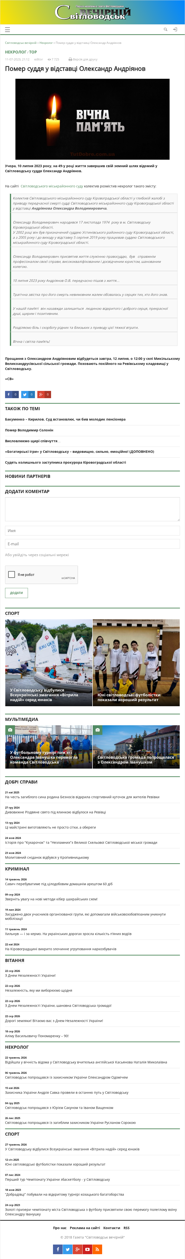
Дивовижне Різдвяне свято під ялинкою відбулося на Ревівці (55, 812)
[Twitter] (68, 1249)
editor (38, 59)
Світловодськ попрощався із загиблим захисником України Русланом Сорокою (70, 1122)
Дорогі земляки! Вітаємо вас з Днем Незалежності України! (54, 1020)
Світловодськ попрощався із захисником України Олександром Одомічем (66, 1077)
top (33, 52)
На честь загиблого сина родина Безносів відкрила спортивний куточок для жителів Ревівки (82, 797)
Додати (16, 593)
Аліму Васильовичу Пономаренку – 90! (37, 1036)
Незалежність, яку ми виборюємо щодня (38, 990)
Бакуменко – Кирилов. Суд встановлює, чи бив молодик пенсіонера (65, 419)
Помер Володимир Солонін (29, 430)
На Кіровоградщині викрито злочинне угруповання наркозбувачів (60, 949)
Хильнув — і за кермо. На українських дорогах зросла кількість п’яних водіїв (68, 933)
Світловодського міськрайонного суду (52, 186)
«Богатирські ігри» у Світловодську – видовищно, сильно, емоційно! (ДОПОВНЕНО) (79, 451)
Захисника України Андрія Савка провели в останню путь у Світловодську (66, 1092)
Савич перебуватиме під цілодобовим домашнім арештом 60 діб (58, 884)
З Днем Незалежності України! (30, 975)
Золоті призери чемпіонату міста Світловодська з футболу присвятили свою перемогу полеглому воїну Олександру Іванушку (91, 1211)
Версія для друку (85, 59)
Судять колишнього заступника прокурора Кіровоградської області (65, 462)
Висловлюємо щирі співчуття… (33, 441)
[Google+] (77, 1249)
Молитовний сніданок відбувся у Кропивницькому (47, 857)
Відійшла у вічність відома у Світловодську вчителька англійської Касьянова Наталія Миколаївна (86, 1062)
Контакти (111, 1228)
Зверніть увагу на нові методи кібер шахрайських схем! (51, 899)
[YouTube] (87, 1249)
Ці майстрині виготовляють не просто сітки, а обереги (50, 827)
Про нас (59, 1228)
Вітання (14, 960)
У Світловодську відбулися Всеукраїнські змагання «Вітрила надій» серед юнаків (72, 1149)
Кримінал (17, 869)
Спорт (12, 613)
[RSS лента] (97, 1249)
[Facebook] (58, 1249)
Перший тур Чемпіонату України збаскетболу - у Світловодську (57, 1179)
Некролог (15, 52)
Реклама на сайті (85, 1228)
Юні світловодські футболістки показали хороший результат (55, 1164)
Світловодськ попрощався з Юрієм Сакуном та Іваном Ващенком (59, 1107)
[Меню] (7, 29)
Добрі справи (21, 782)
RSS (127, 1228)
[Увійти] (175, 29)
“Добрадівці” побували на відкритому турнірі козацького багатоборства (64, 1194)
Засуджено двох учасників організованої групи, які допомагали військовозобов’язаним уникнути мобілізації (85, 916)
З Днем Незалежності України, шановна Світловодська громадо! (58, 1005)
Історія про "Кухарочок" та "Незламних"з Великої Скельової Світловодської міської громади (81, 842)
